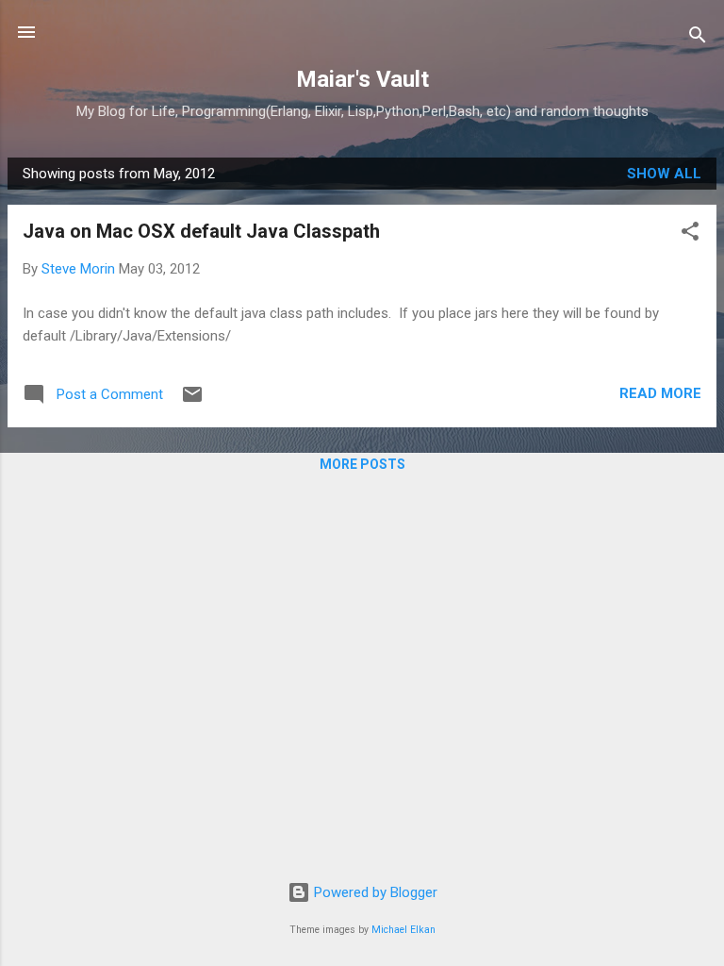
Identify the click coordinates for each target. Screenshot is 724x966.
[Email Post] (192, 400)
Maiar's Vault (362, 79)
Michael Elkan (403, 930)
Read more (660, 393)
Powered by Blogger (373, 892)
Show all (664, 173)
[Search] (697, 38)
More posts (362, 464)
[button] (690, 234)
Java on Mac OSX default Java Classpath (201, 231)
